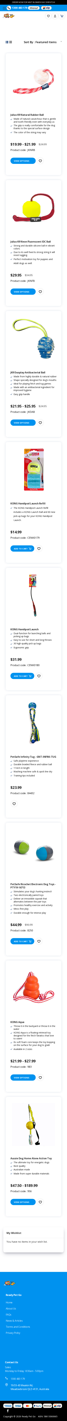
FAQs (8, 1314)
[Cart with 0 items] (62, 16)
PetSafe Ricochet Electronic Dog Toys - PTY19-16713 (33, 886)
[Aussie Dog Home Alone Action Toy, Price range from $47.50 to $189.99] (33, 1125)
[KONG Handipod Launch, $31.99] (33, 595)
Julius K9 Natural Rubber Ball (27, 115)
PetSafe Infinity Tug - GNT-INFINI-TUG (33, 756)
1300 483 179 (19, 8)
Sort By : (29, 42)
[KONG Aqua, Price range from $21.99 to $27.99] (33, 988)
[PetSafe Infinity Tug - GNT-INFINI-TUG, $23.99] (33, 723)
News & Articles (14, 1320)
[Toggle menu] (4, 8)
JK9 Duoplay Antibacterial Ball (27, 372)
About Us (11, 1308)
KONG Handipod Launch (24, 629)
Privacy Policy (13, 1333)
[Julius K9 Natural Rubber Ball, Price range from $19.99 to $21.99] (33, 81)
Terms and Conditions (18, 1326)
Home (9, 1302)
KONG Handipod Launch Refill (27, 503)
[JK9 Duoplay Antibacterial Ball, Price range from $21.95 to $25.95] (33, 339)
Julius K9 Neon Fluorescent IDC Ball (30, 241)
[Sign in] (55, 16)
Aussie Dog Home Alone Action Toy (31, 1158)
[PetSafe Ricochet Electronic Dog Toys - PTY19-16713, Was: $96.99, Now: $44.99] (33, 850)
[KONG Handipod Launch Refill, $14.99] (33, 470)
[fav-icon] (48, 16)
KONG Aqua (17, 1022)
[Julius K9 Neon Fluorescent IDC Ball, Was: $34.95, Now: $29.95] (33, 208)
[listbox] (49, 41)
